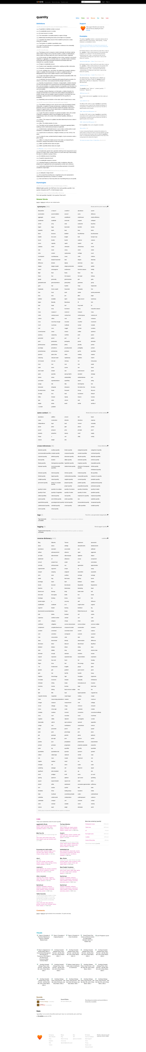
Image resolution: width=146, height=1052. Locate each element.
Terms (86, 1040)
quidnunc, (69, 843)
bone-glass (54, 594)
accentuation (41, 214)
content (53, 253)
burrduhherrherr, (66, 851)
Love (107, 18)
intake (66, 683)
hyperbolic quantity (69, 463)
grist (39, 673)
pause (39, 426)
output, (43, 852)
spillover (67, 777)
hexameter (67, 289)
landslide (53, 299)
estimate (67, 653)
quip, (48, 839)
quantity (88, 30)
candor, (70, 861)
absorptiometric (81, 545)
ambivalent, (67, 828)
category (53, 621)
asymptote (93, 572)
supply (92, 433)
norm (52, 328)
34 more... (67, 837)
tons (52, 393)
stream (39, 377)
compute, (70, 863)
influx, (43, 877)
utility (79, 436)
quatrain (66, 846)
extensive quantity (82, 459)
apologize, (75, 871)
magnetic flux (94, 692)
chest (79, 621)
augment (40, 608)
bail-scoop (67, 578)
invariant (93, 683)
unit (65, 436)
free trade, (38, 852)
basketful (40, 230)
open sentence (68, 722)
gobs (92, 279)
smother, (43, 904)
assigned (67, 572)
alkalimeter (40, 559)
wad (79, 400)
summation (40, 380)
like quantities (94, 473)
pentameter (54, 341)
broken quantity (68, 450)
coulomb (80, 634)
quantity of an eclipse (56, 489)
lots (39, 308)
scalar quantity (41, 499)
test (92, 384)
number (80, 328)
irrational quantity (82, 473)
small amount (81, 370)
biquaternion (94, 585)
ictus (39, 295)
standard (80, 374)
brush (79, 598)
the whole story (41, 390)
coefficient (40, 624)
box (79, 594)
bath (66, 581)
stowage (93, 374)
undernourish (54, 797)
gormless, (38, 904)
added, (72, 870)
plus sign (53, 738)
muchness (53, 325)
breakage (40, 598)
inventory (40, 686)
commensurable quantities (44, 453)
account (66, 214)
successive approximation (84, 784)
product (93, 348)
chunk (92, 246)
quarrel (61, 837)
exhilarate (42, 864)
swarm (79, 380)
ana (79, 562)
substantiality (68, 377)
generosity (53, 279)
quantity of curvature (69, 489)
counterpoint (41, 256)
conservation (81, 627)
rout (52, 364)
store (92, 781)
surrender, (62, 861)
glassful (40, 670)
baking (79, 578)
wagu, (47, 902)
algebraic (80, 555)
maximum (67, 312)
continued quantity (95, 453)
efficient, (47, 852)
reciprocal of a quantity (83, 495)
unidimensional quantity (43, 505)
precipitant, (62, 877)
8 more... (50, 871)
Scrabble (41, 1016)
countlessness (54, 256)
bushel (66, 240)
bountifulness (81, 233)
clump (66, 250)
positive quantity (82, 482)
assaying (53, 572)
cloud (52, 250)
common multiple (95, 624)
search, (42, 827)
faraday (93, 660)
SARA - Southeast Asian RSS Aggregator (87, 111)
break (92, 594)
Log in (37, 202)
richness (67, 361)
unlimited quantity (55, 505)
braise (66, 611)
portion (92, 344)
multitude (67, 325)
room (39, 364)
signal (92, 768)
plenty (66, 344)
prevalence (54, 348)
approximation (94, 565)
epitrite (92, 266)
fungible (66, 666)
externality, (46, 851)
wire (66, 439)
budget (66, 237)
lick (92, 689)
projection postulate (82, 745)
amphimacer (81, 217)
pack (79, 335)
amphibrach (67, 217)
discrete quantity (82, 456)
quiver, (70, 836)
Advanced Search (89, 1047)
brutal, (38, 905)
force (52, 663)
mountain (67, 321)
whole (52, 403)
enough (53, 653)
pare (79, 728)
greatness (80, 282)
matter (79, 699)
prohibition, (65, 880)
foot (52, 276)
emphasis (80, 266)
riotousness (94, 361)
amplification (41, 604)
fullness (93, 276)
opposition (93, 722)
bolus (52, 611)
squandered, (39, 828)
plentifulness (54, 344)
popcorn (80, 738)
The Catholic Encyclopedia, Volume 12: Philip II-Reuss (90, 140)
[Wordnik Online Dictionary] (39, 1)
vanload (53, 803)
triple (39, 794)
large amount (81, 299)
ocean (52, 331)
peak (39, 732)
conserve (93, 627)
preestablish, (68, 877)
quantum (40, 354)
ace (79, 549)
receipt (66, 758)
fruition (65, 864)
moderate (80, 709)
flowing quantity (42, 463)
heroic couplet (54, 289)
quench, (77, 836)
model (79, 318)
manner (80, 423)
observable (40, 722)
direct (52, 643)
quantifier (67, 748)
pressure (53, 430)
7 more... (40, 840)
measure (80, 312)
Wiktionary (41, 148)
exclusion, (46, 877)
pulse (39, 748)
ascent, (51, 861)
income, (54, 851)
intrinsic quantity (68, 473)
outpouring (53, 335)
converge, (48, 861)
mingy (66, 706)
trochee (93, 397)
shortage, (38, 880)
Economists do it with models (44, 849)
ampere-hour (54, 562)
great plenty (67, 282)
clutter (92, 250)
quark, (73, 836)
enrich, (40, 861)
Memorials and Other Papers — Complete (87, 74)
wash (52, 807)
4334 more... (69, 873)
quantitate (93, 748)
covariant (93, 634)
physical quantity (69, 482)
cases (39, 420)
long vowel (80, 305)
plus (39, 738)
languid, (72, 827)
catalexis (40, 246)
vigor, (77, 863)
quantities (93, 351)
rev (78, 761)
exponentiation (81, 656)
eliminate (40, 653)
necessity (93, 423)
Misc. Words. (63, 858)
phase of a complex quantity (56, 483)
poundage (40, 348)
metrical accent (55, 315)
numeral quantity (82, 479)
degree (79, 259)
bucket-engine (41, 601)
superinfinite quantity (43, 502)
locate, (48, 827)
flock (52, 272)
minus (39, 709)
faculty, (61, 863)
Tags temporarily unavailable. (42, 519)
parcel (52, 338)
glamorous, (51, 902)
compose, (49, 868)
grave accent (81, 670)
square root (67, 781)
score (52, 367)
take (79, 787)
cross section (54, 637)
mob (66, 318)
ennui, (71, 828)
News (62, 1035)
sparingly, (51, 863)
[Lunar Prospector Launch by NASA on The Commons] (102, 935)
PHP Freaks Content (83, 93)
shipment (80, 768)
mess (92, 312)
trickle (92, 790)
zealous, (54, 904)
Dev (74, 1035)
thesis (52, 390)
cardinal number (55, 617)
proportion (53, 433)
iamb (66, 292)
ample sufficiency (95, 217)
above (52, 545)
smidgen (53, 774)
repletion (80, 357)
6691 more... (74, 882)
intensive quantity (42, 473)
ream (52, 758)
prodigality (80, 348)
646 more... (69, 855)
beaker (53, 608)
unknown (80, 800)
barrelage (40, 581)
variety (92, 436)
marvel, (43, 825)
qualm (55, 839)
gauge (39, 279)
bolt (92, 591)
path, (45, 827)
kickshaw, (74, 843)
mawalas (42, 905)
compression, (54, 868)
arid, (46, 868)
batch (52, 230)
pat (78, 338)
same (66, 764)
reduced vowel (54, 357)
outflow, (51, 879)
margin (92, 696)
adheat (39, 552)
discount (67, 643)
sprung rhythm (68, 374)
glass (92, 666)
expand (40, 656)
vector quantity (41, 508)
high (66, 676)
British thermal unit (82, 611)
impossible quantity (95, 463)
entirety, (74, 863)
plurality (80, 344)
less (79, 689)
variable (66, 803)
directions (80, 420)
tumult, (79, 861)
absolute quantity (42, 450)
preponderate (94, 741)
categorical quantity (82, 450)
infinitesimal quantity (96, 469)
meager (40, 702)
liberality (53, 302)
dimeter (53, 263)
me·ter (39, 706)
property (40, 433)
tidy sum (93, 390)
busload (66, 614)
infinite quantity (94, 466)
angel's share (81, 604)
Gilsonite (53, 542)
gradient (67, 670)
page (39, 728)
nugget (66, 328)
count (92, 253)
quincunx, (62, 846)
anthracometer (54, 565)
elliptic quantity (68, 459)
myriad (79, 325)
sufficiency (93, 784)
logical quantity (54, 476)
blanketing (80, 588)
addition (53, 417)
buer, (46, 904)
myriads (93, 325)
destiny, (47, 863)
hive (92, 289)
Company (51, 1035)
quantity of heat (42, 492)
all (51, 559)
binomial (53, 585)
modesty (40, 712)
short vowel (41, 370)
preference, (73, 877)
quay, (45, 839)
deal (66, 259)
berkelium (80, 608)
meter (39, 315)
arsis (66, 223)
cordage (80, 253)
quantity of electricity (83, 489)
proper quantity (68, 486)
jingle (92, 295)
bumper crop (94, 237)
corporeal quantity (42, 456)
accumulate (67, 549)
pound (39, 430)
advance (67, 552)
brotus (66, 598)
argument (53, 568)
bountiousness (94, 233)
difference (40, 263)
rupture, (62, 864)
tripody (66, 397)
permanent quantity (42, 482)
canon (39, 243)
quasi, (37, 839)
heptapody (40, 289)
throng (79, 390)
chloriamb (67, 246)
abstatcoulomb (94, 545)
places (79, 426)
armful (39, 223)
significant (40, 771)
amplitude (53, 220)
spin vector (80, 777)
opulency (40, 335)
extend (39, 660)
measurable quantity (83, 476)
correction (53, 634)
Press (50, 1038)
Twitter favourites (41, 894)
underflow (40, 797)
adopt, (75, 870)
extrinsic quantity (95, 459)
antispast (93, 220)
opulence (93, 331)
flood (79, 272)
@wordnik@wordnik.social (66, 1043)
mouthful (80, 321)
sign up (43, 202)
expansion (53, 656)
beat (66, 230)
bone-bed (40, 594)
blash (92, 588)
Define (77, 18)
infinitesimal (94, 679)
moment (67, 712)
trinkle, (75, 852)
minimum (80, 706)
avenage (80, 575)
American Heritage (44, 1001)
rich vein (53, 361)
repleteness (67, 357)
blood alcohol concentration (44, 611)
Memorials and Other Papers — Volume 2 (87, 61)
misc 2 (38, 858)
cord (39, 634)
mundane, (42, 863)
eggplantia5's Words (41, 824)
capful (66, 243)
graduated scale (42, 282)
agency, (78, 870)
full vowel (80, 276)
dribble (53, 650)
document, (41, 870)
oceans (66, 331)
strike (52, 784)
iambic (79, 292)
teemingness (81, 384)
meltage (93, 702)
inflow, (54, 879)
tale (52, 384)
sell (65, 768)
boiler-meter (81, 591)
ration (66, 354)
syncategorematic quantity (57, 502)
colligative (53, 624)
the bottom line (81, 387)
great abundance (55, 282)
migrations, (51, 877)
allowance (67, 559)
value (52, 400)
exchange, (42, 854)
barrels (92, 227)
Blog (62, 1036)
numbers (93, 328)
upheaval (43, 880)
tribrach (93, 393)
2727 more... (51, 828)
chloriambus (81, 246)
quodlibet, (69, 845)
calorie (92, 614)
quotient (93, 751)
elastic (79, 650)
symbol (66, 787)
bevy (79, 230)
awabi (39, 578)
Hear (102, 18)
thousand (67, 390)
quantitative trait (55, 751)
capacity (53, 243)
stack (79, 781)
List (88, 18)
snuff (66, 774)
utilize (44, 871)
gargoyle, (62, 828)
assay (92, 568)
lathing (53, 689)
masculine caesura (95, 308)
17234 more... (49, 905)
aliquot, (62, 845)
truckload (53, 794)
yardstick (53, 406)
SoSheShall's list (64, 849)
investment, (51, 852)
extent (39, 269)
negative (40, 719)
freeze (92, 663)
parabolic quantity (95, 479)
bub (92, 598)
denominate (54, 640)
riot (78, 361)
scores (66, 367)
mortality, (65, 827)
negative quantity (69, 479)
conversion (54, 630)
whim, (76, 845)
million (52, 318)
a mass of (53, 210)
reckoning (40, 357)
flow (92, 272)
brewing (53, 598)
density (66, 640)
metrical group (81, 315)
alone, (63, 871)
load (39, 305)
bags (52, 227)
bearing (66, 608)
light (39, 692)
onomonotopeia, (63, 852)
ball (78, 417)
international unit (82, 683)
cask (92, 617)
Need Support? (88, 1038)
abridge (66, 545)
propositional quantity (83, 486)
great (92, 670)
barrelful (80, 227)
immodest (40, 679)
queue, (50, 837)
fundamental (54, 666)
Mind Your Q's (40, 833)
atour (52, 575)
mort (52, 715)
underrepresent (81, 797)
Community (47, 2)
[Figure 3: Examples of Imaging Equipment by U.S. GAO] (58, 936)
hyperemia (93, 676)
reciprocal (80, 758)
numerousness (41, 331)
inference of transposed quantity (83, 467)
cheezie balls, (73, 851)
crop (39, 637)
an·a (66, 604)
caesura (93, 240)
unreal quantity (68, 505)
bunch (39, 240)
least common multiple (70, 689)
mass (39, 312)
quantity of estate (95, 489)
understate (40, 800)
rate (39, 758)
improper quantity (42, 466)
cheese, (62, 843)
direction (67, 420)
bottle (66, 594)
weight (39, 403)
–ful (39, 666)
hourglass (80, 676)
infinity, (51, 827)
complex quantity (55, 453)
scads (92, 364)
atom (39, 575)
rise (92, 761)
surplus (53, 787)
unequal (53, 800)
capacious (40, 617)
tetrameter (40, 387)
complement (41, 627)
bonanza (53, 233)
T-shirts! (50, 1045)
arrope (66, 568)
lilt (78, 302)
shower (53, 370)
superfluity (67, 380)
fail (78, 660)
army (52, 223)
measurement (68, 702)
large (79, 686)
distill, (37, 870)
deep (39, 640)
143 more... (53, 854)
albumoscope (68, 555)
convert (79, 630)
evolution (80, 653)
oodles (79, 331)
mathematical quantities (70, 476)
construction (54, 420)
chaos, (61, 827)
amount (53, 217)
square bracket (55, 781)
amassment (94, 559)
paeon (92, 335)
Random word (64, 2)
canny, (38, 902)
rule (79, 364)
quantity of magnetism (56, 492)
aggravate (93, 552)
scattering (40, 768)
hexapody (80, 289)
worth (92, 807)
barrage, (44, 861)
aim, (61, 871)
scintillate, (38, 825)
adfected (93, 549)
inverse (53, 686)
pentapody (67, 341)
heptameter (94, 286)
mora (39, 321)
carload (66, 617)
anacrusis (67, 220)
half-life (66, 673)
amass (79, 559)
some (79, 774)
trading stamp (68, 790)
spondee (53, 374)
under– (79, 794)
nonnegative (81, 719)
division (53, 647)
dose (92, 263)
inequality (80, 679)
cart (79, 617)
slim (92, 771)
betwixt (92, 581)
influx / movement (41, 876)
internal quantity (55, 473)
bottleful (66, 233)
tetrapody (53, 387)
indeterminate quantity (70, 466)
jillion (79, 295)
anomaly (40, 565)
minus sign (53, 709)
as (78, 568)
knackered (62, 855)
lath (39, 689)
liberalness (67, 302)
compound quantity (69, 453)
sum (92, 377)
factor (66, 660)
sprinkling (93, 777)
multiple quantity (42, 479)
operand (80, 722)
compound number (69, 627)
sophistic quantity (95, 499)
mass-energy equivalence (57, 699)
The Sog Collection (65, 824)
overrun (93, 725)
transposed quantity (96, 502)
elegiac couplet (55, 266)
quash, (41, 837)
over (52, 725)
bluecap (53, 591)
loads (52, 305)
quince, (67, 836)
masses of (53, 312)
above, (61, 870)
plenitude (93, 341)
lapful (66, 299)
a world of (67, 210)
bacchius (93, 223)
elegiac (40, 266)
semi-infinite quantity (56, 499)
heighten (40, 676)
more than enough (55, 321)
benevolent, (68, 854)
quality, (65, 845)
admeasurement (55, 552)
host (39, 292)
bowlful (39, 237)
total (66, 393)
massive (67, 699)
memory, (55, 863)
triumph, (47, 825)
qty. (52, 748)
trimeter (53, 397)
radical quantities (42, 495)
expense (93, 420)
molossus (93, 318)
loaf (65, 305)
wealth (92, 400)
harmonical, (62, 854)
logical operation (82, 692)
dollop (79, 647)
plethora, (65, 863)
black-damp (67, 588)
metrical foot (67, 315)
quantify (80, 748)
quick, (37, 837)
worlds (79, 403)
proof (92, 430)
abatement (80, 542)
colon (39, 253)
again (79, 552)
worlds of (93, 403)
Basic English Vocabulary (67, 867)
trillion (39, 397)
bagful (39, 227)
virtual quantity (54, 508)
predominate (81, 741)
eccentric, (78, 851)
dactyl (39, 259)
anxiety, (67, 871)
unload (92, 800)
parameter (40, 338)
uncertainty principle (69, 794)
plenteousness (41, 344)
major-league (68, 696)
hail (52, 286)
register (40, 761)
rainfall (79, 755)
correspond (67, 634)
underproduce (68, 797)
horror (70, 830)
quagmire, (41, 839)
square (39, 781)
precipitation (67, 741)
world (66, 403)
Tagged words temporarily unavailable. (44, 531)
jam (65, 295)
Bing (39, 542)
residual (53, 761)
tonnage (40, 393)
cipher (92, 621)
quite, (61, 836)
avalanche (80, 223)
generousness (68, 279)
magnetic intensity (42, 696)
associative (80, 572)
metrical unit (94, 315)
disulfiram (93, 643)
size (65, 370)
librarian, (38, 827)
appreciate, (42, 868)
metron (40, 318)
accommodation (55, 214)
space (92, 370)
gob (79, 279)
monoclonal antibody (96, 712)
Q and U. (62, 833)
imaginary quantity (82, 463)
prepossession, (68, 879)
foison (39, 276)
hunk (52, 292)
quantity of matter (69, 492)
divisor (66, 647)
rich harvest (41, 361)
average (93, 575)
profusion (67, 351)
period (79, 341)
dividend (40, 647)
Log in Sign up (105, 2)
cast (92, 243)
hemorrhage (54, 676)
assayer (40, 572)
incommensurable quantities (55, 467)
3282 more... (76, 830)
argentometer (41, 568)
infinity (52, 683)
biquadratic (80, 585)
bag (52, 578)
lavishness (93, 299)
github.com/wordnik (77, 1038)
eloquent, (62, 830)
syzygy (39, 384)
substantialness (81, 377)
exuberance (67, 269)
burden (53, 240)
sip (78, 771)
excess (92, 653)
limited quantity (41, 476)
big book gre (63, 876)
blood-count (41, 591)
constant (40, 630)
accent (92, 210)
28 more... (49, 880)
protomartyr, (63, 882)
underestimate (94, 794)
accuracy (67, 601)
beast (92, 417)
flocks (66, 272)
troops (39, 436)
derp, (44, 902)
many (79, 308)
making (79, 696)
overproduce (81, 725)
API (74, 1036)
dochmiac (80, 263)
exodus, (47, 879)
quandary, (51, 839)
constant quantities (82, 453)
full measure (67, 276)
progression (67, 745)
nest (39, 328)
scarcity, (38, 851)
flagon (39, 663)
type (39, 400)
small (39, 774)
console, (38, 864)
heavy (92, 673)
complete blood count (56, 627)
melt (79, 702)
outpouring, (39, 877)
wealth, (42, 851)
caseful (79, 243)
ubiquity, (73, 845)
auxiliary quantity (55, 450)
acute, (37, 868)
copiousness (68, 253)
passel (92, 728)
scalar (79, 764)
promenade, (75, 880)
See (98, 18)
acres (79, 214)
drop (66, 650)
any (65, 565)
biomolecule (67, 585)
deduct (92, 637)
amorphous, (75, 861)
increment (53, 679)
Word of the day (56, 2)
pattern (92, 338)
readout (93, 354)
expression (93, 656)
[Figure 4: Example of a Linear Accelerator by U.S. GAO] (73, 936)
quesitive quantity (95, 492)
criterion (93, 256)
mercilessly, (50, 904)
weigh (66, 807)
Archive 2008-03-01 (83, 100)
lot (91, 305)
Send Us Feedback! (89, 1036)
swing (92, 380)
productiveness (41, 351)
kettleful (40, 299)
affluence (93, 214)
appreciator (80, 565)
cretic (79, 256)
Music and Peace (83, 128)
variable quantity (95, 505)
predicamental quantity (96, 482)
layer (52, 423)
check (52, 246)
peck (39, 341)
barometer (67, 227)
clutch (79, 250)
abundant (53, 549)
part (65, 338)
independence (41, 423)
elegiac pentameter (69, 266)
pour (52, 741)
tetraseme (67, 387)
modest (93, 709)
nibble (52, 719)
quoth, (53, 837)
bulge (92, 611)
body (66, 591)
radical (39, 755)
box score (53, 237)
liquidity (47, 854)
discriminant (81, 643)
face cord (53, 660)
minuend (93, 706)
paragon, (67, 861)
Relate (83, 18)
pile (39, 735)
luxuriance (67, 308)
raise (92, 755)
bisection (40, 588)
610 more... (71, 864)
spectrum (53, 777)
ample (66, 562)
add (79, 601)
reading (79, 354)
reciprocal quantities (96, 495)
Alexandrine (41, 210)
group (92, 282)
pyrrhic (79, 351)
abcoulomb (93, 542)
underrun (93, 797)
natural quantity (55, 479)
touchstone (80, 393)
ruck (66, 364)
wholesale (80, 807)
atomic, (78, 852)
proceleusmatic (68, 348)
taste (92, 787)
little (52, 692)
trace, (41, 871)
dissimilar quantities (95, 456)
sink (65, 771)
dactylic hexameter (55, 259)
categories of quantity (96, 450)
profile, (61, 880)
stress (52, 377)
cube (66, 637)
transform (80, 790)
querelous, (66, 834)
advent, (38, 879)
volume (66, 400)
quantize (67, 751)
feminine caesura (82, 269)
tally (65, 384)
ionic (52, 295)
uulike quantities (82, 505)
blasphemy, (75, 828)
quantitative (41, 751)
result (66, 761)
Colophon (51, 1040)
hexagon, (54, 825)
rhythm (92, 357)
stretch (39, 784)
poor (66, 738)
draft (39, 650)
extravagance (54, 269)
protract (67, 882)
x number (40, 406)
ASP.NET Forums (83, 85)
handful (66, 286)
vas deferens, (73, 854)
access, (65, 870)
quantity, (47, 837)
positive (40, 741)
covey (66, 256)
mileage (53, 706)
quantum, (71, 834)
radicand (67, 755)
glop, (61, 851)
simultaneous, (70, 852)
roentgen (40, 764)
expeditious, (47, 870)
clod (39, 250)
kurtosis (66, 686)
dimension (40, 643)
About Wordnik (52, 1036)
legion (39, 302)
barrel (92, 578)
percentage (67, 732)
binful (92, 230)
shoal (92, 367)
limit (92, 302)
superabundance (55, 380)
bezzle (39, 585)
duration (53, 459)
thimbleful (40, 790)
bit (51, 588)
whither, (65, 843)
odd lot (53, 722)
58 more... (72, 846)
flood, (41, 879)
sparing (40, 777)
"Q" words (63, 840)
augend (93, 604)
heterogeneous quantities (57, 463)
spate (39, 374)
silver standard (54, 771)
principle (80, 430)
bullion (52, 614)
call (78, 614)
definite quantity (55, 456)
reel (92, 758)
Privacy (86, 1043)
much (39, 325)
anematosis (94, 562)
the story (93, 387)
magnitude (53, 696)
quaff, (44, 837)
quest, (79, 834)
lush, (68, 827)
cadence (80, 240)
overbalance (67, 725)
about (39, 545)
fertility (92, 269)
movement (93, 321)
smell (79, 433)
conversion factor (69, 630)
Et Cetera (87, 1035)
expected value (68, 656)
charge (66, 621)
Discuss (93, 18)
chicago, (38, 854)
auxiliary (67, 575)
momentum (80, 712)
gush (39, 286)
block (39, 233)
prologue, (70, 880)
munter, (41, 902)
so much (93, 774)
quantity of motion (82, 492)
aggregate (40, 217)
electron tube (94, 650)
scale (39, 367)
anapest (80, 220)
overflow (67, 335)
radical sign (54, 755)
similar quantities (69, 499)
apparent (62, 873)
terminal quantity (69, 502)
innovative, (52, 870)
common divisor (81, 624)
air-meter (40, 555)
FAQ (50, 1043)
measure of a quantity (96, 476)
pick (79, 732)
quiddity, (62, 834)
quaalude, (75, 834)
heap (79, 286)
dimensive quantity (69, 456)
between (80, 581)
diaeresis (93, 259)
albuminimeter (54, 555)
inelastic (66, 679)
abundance (80, 210)
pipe (66, 426)
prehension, (62, 879)
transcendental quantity (83, 502)
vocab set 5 (39, 867)
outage (39, 725)
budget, (50, 851)
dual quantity (41, 459)
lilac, (37, 861)
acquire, (68, 870)
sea (79, 367)
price (66, 430)
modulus (53, 712)
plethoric (93, 735)
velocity (93, 803)
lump (52, 308)
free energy (80, 663)
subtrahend (67, 784)
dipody (66, 263)
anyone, (71, 871)
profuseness (54, 351)
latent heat (93, 686)
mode (66, 709)
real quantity (67, 495)
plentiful (66, 735)
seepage (53, 768)
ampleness (40, 220)
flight (39, 272)
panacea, (75, 827)
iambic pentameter (95, 292)
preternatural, (75, 879)
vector (79, 803)
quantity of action (42, 489)
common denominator (70, 624)
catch (39, 621)
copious (93, 630)
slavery (66, 433)
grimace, (51, 825)
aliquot (92, 555)
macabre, (66, 830)
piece (52, 426)
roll (52, 764)
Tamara (66, 542)
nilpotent (67, 719)
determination (81, 640)
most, (44, 879)
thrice (52, 790)
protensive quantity (95, 486)
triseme (79, 397)
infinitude (40, 683)
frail (65, 663)
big (91, 608)
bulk (79, 237)
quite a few (54, 354)
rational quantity (55, 495)
